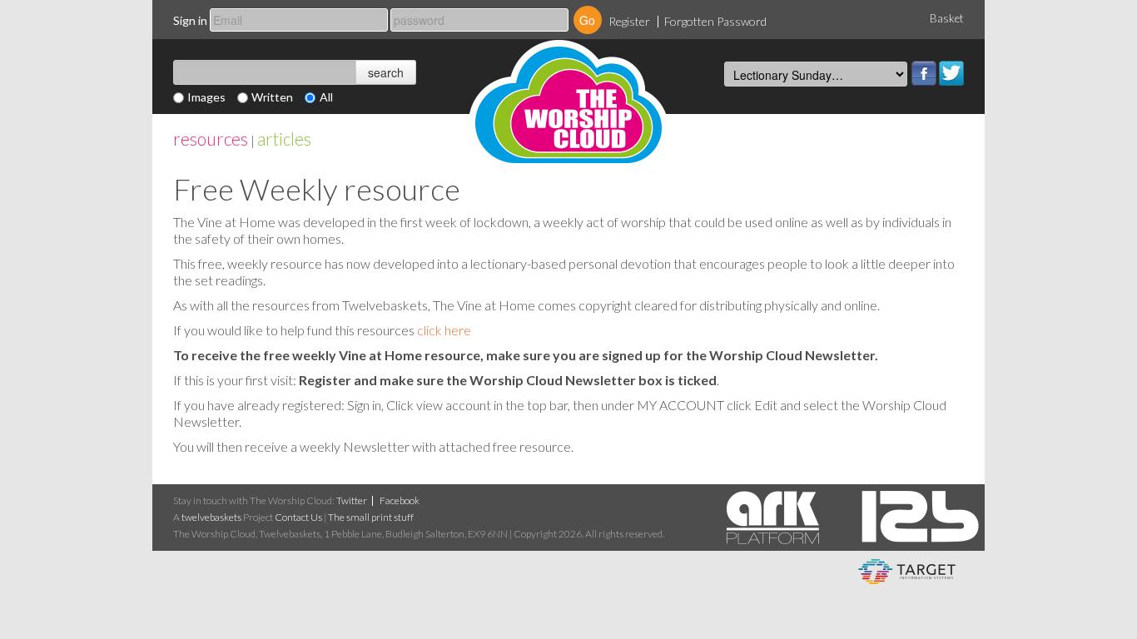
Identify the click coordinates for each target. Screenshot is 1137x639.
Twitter (951, 73)
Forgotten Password (715, 21)
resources (210, 138)
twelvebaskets (211, 517)
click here (444, 330)
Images (206, 97)
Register (629, 21)
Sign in (190, 20)
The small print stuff (371, 517)
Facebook (923, 73)
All (326, 97)
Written (272, 97)
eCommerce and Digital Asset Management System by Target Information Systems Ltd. (907, 571)
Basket (947, 18)
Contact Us (298, 517)
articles (284, 138)
